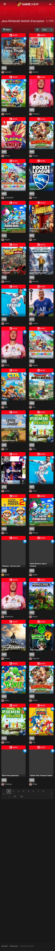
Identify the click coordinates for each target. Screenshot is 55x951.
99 (15, 797)
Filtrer (7, 30)
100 (21, 797)
